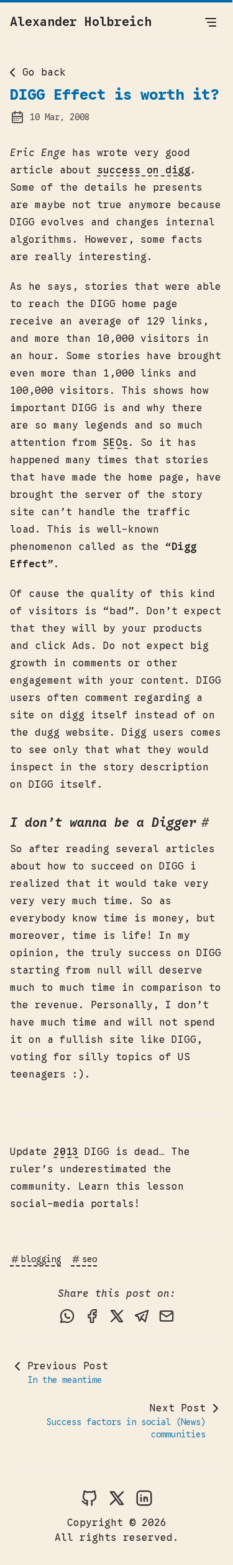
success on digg (143, 170)
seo (89, 1259)
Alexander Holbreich (81, 22)
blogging (41, 1259)
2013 (65, 1152)
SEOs (115, 443)
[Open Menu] (210, 22)
